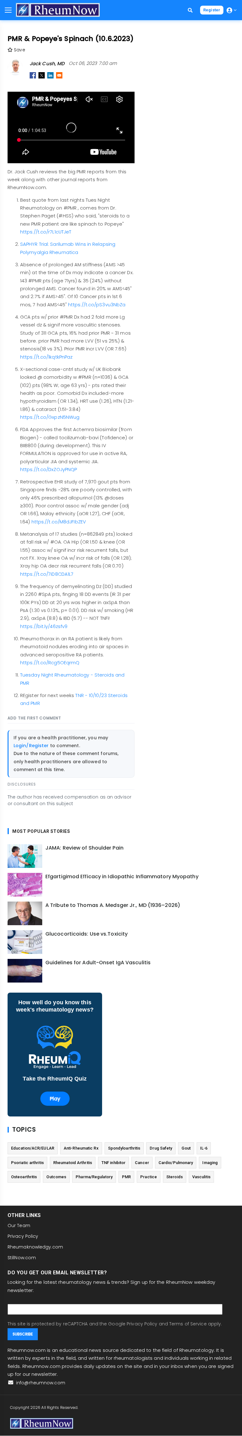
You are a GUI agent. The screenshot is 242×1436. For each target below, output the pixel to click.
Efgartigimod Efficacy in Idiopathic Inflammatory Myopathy (122, 877)
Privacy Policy (23, 1236)
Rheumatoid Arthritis (72, 1162)
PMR (126, 1176)
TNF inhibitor (113, 1162)
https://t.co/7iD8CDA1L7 (46, 574)
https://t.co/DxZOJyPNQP (48, 469)
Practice (148, 1176)
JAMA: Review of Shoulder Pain (84, 848)
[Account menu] (231, 10)
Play (55, 1098)
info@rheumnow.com (40, 1383)
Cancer (142, 1162)
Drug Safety (161, 1148)
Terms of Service (188, 1324)
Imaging (210, 1162)
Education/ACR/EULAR (32, 1148)
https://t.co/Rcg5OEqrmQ (49, 663)
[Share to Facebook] (33, 75)
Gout (186, 1148)
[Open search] (190, 10)
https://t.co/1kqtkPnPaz (46, 357)
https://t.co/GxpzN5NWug (49, 417)
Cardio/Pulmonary (175, 1162)
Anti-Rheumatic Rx (81, 1148)
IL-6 (203, 1148)
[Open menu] (8, 10)
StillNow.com (22, 1257)
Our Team (19, 1225)
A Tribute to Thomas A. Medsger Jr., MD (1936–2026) (112, 905)
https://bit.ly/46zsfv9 (43, 626)
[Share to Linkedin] (50, 75)
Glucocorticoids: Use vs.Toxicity (86, 934)
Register (211, 10)
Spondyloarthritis (124, 1148)
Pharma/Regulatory (94, 1176)
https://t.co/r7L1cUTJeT (45, 232)
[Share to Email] (59, 75)
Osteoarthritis (24, 1176)
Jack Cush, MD (47, 63)
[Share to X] (41, 75)
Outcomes (56, 1176)
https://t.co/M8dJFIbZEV (59, 522)
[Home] (58, 10)
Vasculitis (201, 1176)
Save (19, 50)
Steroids (174, 1176)
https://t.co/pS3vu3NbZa (96, 305)
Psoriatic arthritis (27, 1162)
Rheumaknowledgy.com (35, 1247)
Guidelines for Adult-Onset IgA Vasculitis (98, 963)
